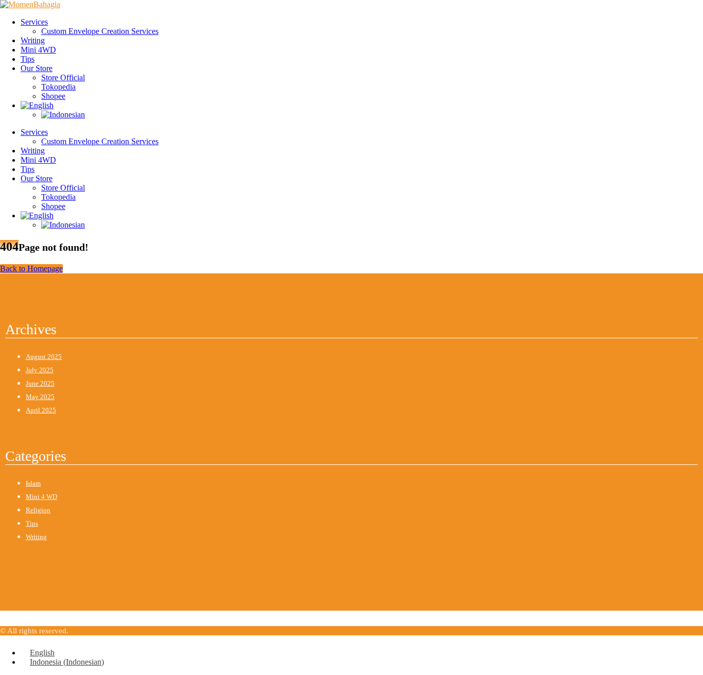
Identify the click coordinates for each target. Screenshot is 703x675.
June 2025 (40, 383)
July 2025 (40, 370)
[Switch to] (37, 105)
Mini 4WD (38, 49)
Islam (33, 483)
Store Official (63, 77)
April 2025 (41, 410)
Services (34, 22)
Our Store (36, 68)
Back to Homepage (31, 268)
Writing (33, 40)
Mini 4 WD (41, 496)
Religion (38, 510)
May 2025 (40, 397)
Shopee (53, 96)
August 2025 (44, 356)
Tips (27, 59)
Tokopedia (58, 86)
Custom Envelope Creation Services (100, 31)
